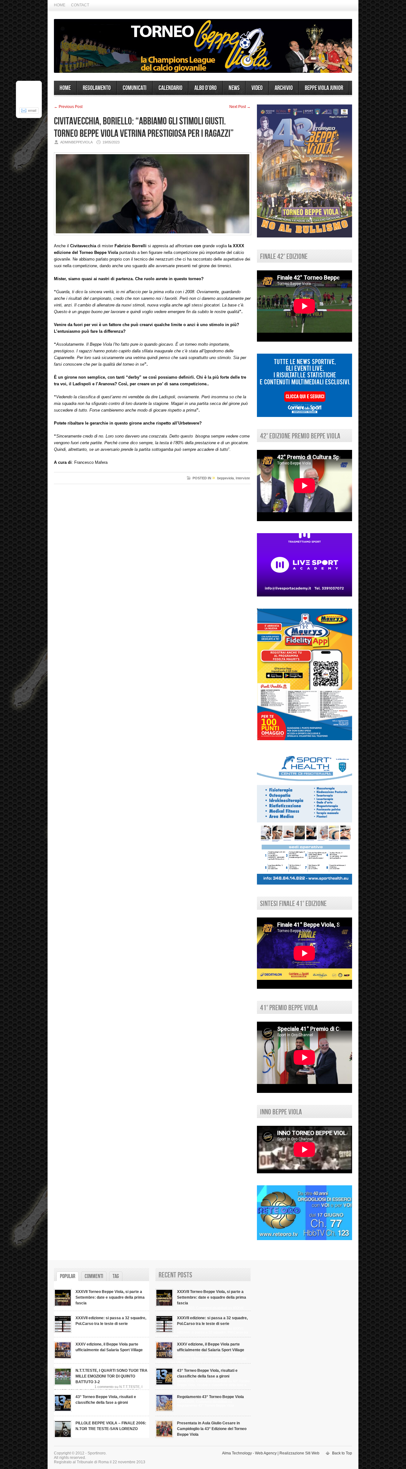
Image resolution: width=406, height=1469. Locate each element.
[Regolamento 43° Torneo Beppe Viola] (164, 1410)
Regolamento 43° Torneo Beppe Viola (210, 1397)
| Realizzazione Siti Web (298, 1453)
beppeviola (225, 478)
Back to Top (342, 1453)
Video (257, 88)
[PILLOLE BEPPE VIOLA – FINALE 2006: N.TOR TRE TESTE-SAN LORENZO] (63, 1436)
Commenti (94, 1276)
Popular (67, 1276)
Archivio (284, 88)
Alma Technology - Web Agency (249, 1453)
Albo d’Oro (205, 88)
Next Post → (240, 106)
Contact (80, 5)
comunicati (135, 88)
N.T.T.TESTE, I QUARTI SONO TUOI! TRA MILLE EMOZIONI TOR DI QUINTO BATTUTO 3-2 (111, 1376)
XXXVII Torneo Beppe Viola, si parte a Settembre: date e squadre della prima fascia (110, 1297)
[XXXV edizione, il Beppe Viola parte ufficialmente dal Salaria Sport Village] (63, 1358)
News (234, 88)
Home (59, 5)
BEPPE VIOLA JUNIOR (324, 88)
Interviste (243, 478)
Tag (116, 1276)
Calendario (170, 88)
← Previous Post (68, 106)
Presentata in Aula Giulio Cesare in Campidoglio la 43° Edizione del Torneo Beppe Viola (211, 1429)
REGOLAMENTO (97, 88)
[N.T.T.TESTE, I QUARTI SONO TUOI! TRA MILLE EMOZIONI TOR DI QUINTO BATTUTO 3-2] (63, 1384)
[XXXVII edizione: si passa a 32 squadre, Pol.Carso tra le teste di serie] (63, 1331)
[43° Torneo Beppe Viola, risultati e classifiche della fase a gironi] (63, 1410)
